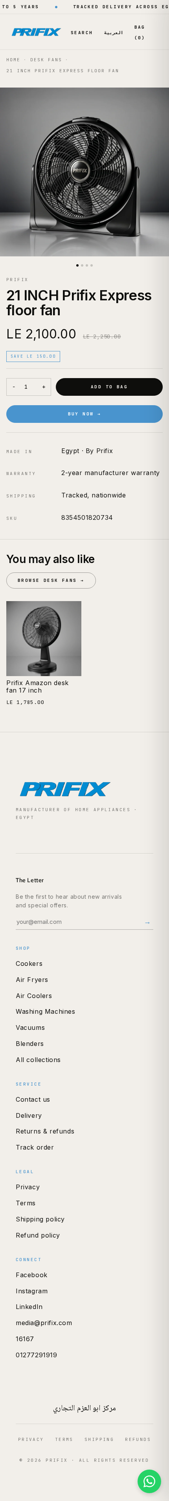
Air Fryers (32, 980)
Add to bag (109, 386)
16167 (25, 1339)
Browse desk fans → (51, 580)
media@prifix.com (44, 1323)
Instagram (32, 1291)
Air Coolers (34, 996)
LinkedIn (29, 1307)
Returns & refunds (45, 1131)
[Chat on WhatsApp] (149, 1481)
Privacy (28, 1187)
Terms (26, 1203)
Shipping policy (40, 1219)
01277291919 (36, 1355)
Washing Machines (45, 1011)
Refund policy (38, 1235)
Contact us (33, 1099)
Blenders (30, 1044)
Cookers (29, 963)
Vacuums (30, 1027)
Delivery (29, 1115)
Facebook (32, 1275)
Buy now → (84, 414)
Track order (35, 1147)
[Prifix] (36, 31)
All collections (38, 1060)
